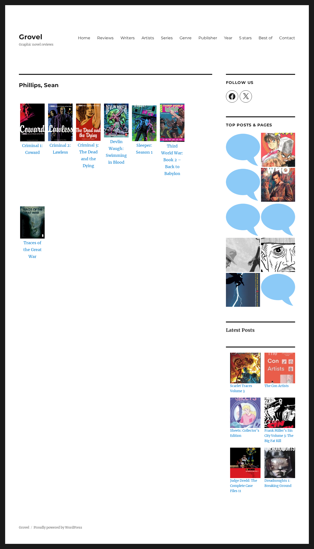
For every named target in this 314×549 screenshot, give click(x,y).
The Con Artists (276, 386)
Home (84, 38)
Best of (265, 38)
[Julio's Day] (278, 255)
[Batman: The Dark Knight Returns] (243, 290)
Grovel (30, 37)
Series (167, 38)
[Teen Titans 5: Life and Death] (243, 185)
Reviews (105, 38)
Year (228, 38)
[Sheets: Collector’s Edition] (245, 413)
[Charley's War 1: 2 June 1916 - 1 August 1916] (243, 150)
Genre (186, 38)
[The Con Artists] (279, 368)
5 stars (245, 38)
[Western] (243, 255)
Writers (127, 38)
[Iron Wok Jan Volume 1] (278, 150)
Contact (287, 38)
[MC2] (278, 290)
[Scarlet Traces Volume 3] (245, 368)
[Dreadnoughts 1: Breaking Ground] (279, 463)
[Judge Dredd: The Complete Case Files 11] (245, 463)
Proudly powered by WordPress (58, 527)
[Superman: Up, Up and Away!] (243, 220)
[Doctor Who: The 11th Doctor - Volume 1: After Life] (278, 185)
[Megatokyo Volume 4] (278, 220)
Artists (148, 38)
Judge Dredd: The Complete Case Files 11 (243, 486)
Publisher (207, 38)
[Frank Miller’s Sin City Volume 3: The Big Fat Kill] (279, 413)
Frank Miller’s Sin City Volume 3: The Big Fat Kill (278, 435)
